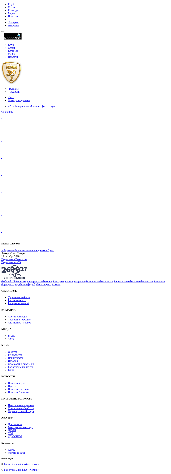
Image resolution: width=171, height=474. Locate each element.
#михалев (159, 281)
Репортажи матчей (18, 303)
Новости (13, 16)
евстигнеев (24, 250)
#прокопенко (121, 281)
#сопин (69, 281)
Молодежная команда (20, 427)
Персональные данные (21, 405)
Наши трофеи (16, 357)
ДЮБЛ (12, 430)
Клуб (11, 4)
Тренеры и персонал (19, 319)
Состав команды (17, 316)
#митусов (58, 281)
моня (34, 250)
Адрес (11, 449)
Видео (11, 335)
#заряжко (134, 281)
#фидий (30, 284)
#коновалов (92, 281)
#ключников (106, 281)
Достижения (15, 424)
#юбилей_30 (8, 281)
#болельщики (43, 284)
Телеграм (13, 22)
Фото (11, 97)
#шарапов (79, 281)
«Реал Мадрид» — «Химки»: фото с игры (31, 106)
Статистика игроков (19, 322)
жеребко (13, 250)
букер (51, 250)
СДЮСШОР (15, 436)
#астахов (21, 281)
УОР (10, 433)
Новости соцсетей (18, 389)
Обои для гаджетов (19, 100)
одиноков (42, 250)
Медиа (12, 13)
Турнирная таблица (19, 297)
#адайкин (20, 284)
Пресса (12, 386)
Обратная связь (16, 452)
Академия (13, 25)
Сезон (11, 7)
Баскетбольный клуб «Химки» (21, 464)
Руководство (15, 354)
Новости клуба (16, 383)
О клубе (12, 351)
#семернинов (34, 281)
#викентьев (146, 281)
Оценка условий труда (21, 411)
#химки (56, 284)
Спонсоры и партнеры (21, 363)
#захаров (47, 281)
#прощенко (7, 284)
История (13, 360)
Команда (13, 10)
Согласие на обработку (21, 408)
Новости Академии (19, 392)
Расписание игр (17, 300)
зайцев (5, 250)
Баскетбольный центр (20, 367)
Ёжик (11, 370)
